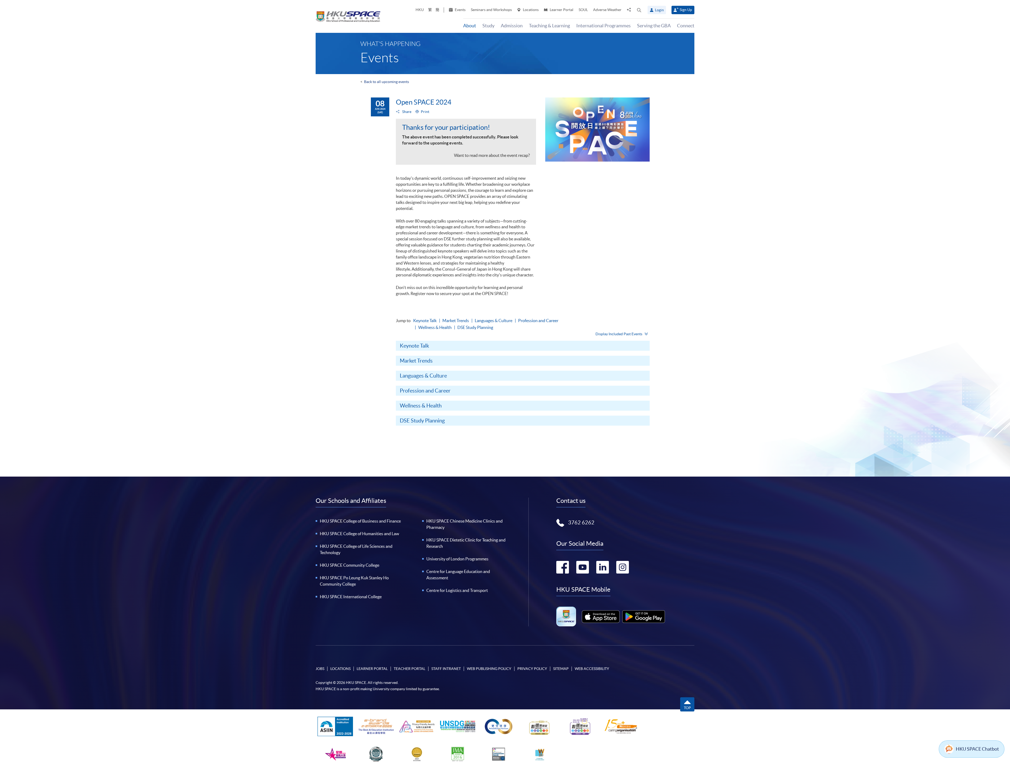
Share (406, 112)
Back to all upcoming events (386, 82)
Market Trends (455, 320)
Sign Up (686, 10)
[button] (639, 10)
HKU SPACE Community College (349, 565)
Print (425, 112)
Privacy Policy (532, 669)
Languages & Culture (493, 320)
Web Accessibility (592, 669)
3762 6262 (581, 522)
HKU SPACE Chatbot (977, 749)
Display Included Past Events (618, 334)
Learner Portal (561, 10)
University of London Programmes (457, 558)
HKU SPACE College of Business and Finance (360, 521)
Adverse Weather (607, 10)
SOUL (583, 10)
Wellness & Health (435, 327)
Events (460, 10)
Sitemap (561, 669)
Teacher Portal (409, 669)
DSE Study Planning (475, 327)
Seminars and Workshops (491, 10)
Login (659, 10)
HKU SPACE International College (351, 596)
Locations (530, 10)
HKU (420, 10)
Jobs (320, 669)
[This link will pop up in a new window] (601, 616)
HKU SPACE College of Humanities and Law (359, 533)
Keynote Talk (425, 320)
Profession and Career (538, 320)
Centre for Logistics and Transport (457, 590)
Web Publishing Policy (489, 669)
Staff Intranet (446, 669)
